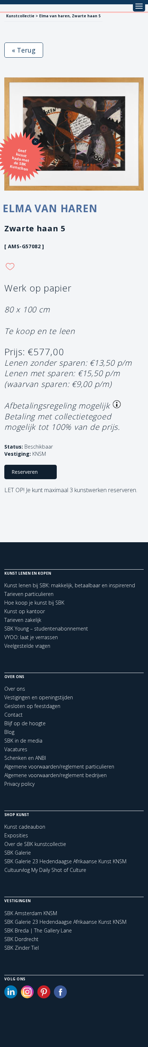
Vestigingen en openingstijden (38, 697)
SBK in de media (23, 740)
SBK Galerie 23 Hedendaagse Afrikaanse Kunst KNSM (65, 861)
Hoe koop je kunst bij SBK (34, 602)
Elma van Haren (50, 208)
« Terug (24, 50)
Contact (13, 714)
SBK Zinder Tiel (21, 948)
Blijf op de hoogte (25, 723)
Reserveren (24, 471)
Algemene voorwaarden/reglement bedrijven (55, 775)
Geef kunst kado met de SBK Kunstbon (20, 160)
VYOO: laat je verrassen (31, 637)
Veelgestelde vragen (27, 645)
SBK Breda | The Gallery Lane (38, 930)
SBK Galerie (17, 852)
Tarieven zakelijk (22, 619)
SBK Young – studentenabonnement (46, 628)
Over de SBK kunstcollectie (35, 844)
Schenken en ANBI (25, 757)
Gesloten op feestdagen (32, 706)
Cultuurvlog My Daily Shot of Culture (45, 869)
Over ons (14, 688)
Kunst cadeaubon (24, 826)
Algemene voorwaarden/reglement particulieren (59, 766)
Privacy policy (19, 783)
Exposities (16, 835)
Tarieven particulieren (29, 594)
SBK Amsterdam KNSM (30, 913)
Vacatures (15, 749)
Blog (9, 732)
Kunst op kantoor (24, 611)
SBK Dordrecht (21, 939)
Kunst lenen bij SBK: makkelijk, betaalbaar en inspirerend (69, 585)
